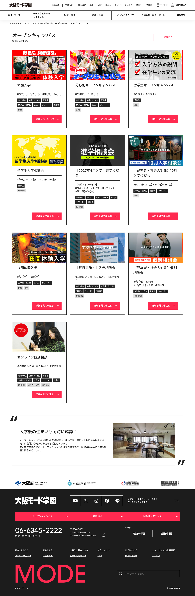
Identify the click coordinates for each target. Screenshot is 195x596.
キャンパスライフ (125, 15)
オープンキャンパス (42, 516)
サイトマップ (131, 550)
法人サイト (102, 550)
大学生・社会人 (104, 5)
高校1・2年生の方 (23, 555)
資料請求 (97, 516)
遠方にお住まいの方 (124, 5)
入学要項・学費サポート (153, 15)
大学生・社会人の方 (79, 550)
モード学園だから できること (41, 15)
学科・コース (14, 15)
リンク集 (156, 555)
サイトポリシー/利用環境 (163, 550)
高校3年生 (69, 5)
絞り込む (168, 37)
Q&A (100, 555)
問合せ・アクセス (152, 516)
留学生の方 (48, 550)
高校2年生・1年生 (86, 5)
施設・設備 (97, 15)
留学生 (139, 5)
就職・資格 (69, 15)
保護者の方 (48, 555)
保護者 (149, 5)
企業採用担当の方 (78, 555)
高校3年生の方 (21, 550)
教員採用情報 (131, 555)
